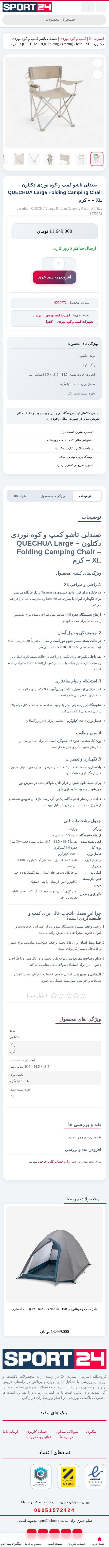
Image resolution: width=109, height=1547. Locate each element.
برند (38, 315)
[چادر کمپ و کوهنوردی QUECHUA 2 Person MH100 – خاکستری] (54, 1254)
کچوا (49, 321)
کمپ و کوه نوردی (73, 39)
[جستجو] (6, 20)
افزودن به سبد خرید (54, 277)
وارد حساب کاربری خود (54, 1161)
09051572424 (54, 1510)
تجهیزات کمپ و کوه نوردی (75, 321)
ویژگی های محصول (53, 496)
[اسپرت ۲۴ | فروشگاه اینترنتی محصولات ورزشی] (27, 7)
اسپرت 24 (96, 39)
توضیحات (85, 496)
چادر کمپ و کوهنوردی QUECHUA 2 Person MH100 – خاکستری (54, 1309)
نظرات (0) (21, 496)
